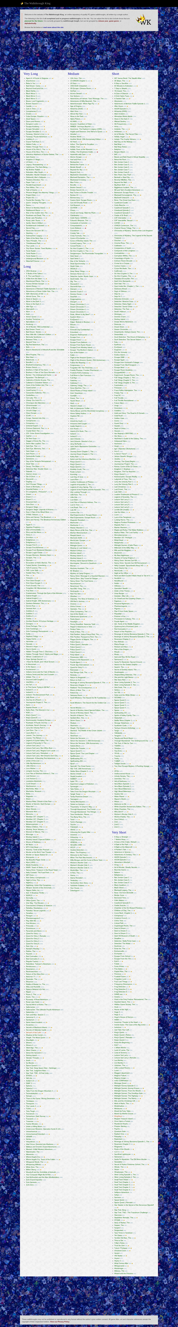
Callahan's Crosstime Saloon (37, 383)
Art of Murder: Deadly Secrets (125, 867)
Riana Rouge (119, 644)
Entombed (74, 332)
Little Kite (73, 497)
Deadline (117, 938)
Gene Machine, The (77, 388)
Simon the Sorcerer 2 (34, 1053)
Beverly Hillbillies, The (122, 180)
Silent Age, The (32, 1048)
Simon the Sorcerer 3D (35, 231)
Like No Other (119, 512)
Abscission (118, 101)
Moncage (29, 834)
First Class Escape (33, 580)
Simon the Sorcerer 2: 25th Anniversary (85, 741)
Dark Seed (74, 256)
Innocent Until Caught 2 (35, 679)
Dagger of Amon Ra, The (35, 441)
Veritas (28, 1139)
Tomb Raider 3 (31, 256)
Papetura (117, 601)
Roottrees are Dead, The (35, 215)
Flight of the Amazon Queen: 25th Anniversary (87, 360)
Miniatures (118, 1108)
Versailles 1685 (76, 845)
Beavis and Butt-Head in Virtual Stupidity (129, 157)
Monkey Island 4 (76, 558)
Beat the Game (120, 870)
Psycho (117, 1129)
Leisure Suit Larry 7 (33, 746)
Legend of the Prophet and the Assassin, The (87, 490)
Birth (28, 347)
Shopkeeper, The (121, 1172)
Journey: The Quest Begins (124, 461)
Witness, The (119, 1271)
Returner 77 (30, 977)
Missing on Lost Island (78, 548)
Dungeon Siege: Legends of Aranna (39, 509)
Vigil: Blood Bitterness (122, 791)
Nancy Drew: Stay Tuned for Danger (84, 578)
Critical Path (119, 923)
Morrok (73, 566)
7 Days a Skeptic (120, 88)
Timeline (117, 748)
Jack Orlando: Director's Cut (81, 441)
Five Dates (118, 969)
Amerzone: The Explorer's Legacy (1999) (86, 129)
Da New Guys (31, 438)
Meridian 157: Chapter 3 (35, 822)
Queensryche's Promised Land (126, 626)
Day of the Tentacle (77, 261)
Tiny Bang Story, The (78, 817)
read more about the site (53, 27)
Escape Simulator (32, 129)
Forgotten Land (120, 979)
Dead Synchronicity (77, 264)
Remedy (73, 675)
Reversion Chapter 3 (78, 685)
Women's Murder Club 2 (79, 865)
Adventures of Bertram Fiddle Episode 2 (41, 289)
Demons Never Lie (77, 274)
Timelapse (30, 1101)
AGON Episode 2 (120, 860)
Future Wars (119, 403)
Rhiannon (29, 982)
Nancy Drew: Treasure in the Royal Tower (42, 870)
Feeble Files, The (32, 573)
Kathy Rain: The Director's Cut (37, 710)
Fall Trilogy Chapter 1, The (124, 378)
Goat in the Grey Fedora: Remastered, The (130, 999)
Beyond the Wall (120, 182)
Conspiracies (31, 421)
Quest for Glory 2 (32, 938)
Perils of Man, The (77, 632)
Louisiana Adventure (34, 781)
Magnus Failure (120, 1075)
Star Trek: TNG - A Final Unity (37, 1073)
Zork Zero (30, 1185)
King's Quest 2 (119, 1040)
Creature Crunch (120, 918)
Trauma (117, 756)
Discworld (29, 479)
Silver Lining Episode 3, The (125, 682)
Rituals (117, 652)
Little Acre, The (76, 495)
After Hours (118, 106)
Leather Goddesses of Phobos (82, 482)
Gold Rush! (118, 416)
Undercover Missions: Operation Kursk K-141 (43, 1129)
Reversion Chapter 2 (122, 639)
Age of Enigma (75, 106)
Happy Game (31, 639)
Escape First (75, 337)
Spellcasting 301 (76, 761)
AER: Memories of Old (34, 294)
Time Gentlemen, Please (79, 814)
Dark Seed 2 (75, 258)
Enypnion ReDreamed (78, 335)
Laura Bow (74, 479)
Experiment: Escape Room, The (126, 375)
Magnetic (29, 796)
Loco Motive (30, 768)
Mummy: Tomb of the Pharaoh (37, 850)
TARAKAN (118, 733)
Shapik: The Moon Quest (35, 1038)
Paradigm (74, 622)
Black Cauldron (120, 885)
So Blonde (30, 1063)
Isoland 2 (73, 436)
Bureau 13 (74, 195)
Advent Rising (31, 286)
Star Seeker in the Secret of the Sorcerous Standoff (134, 1205)
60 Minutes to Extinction (123, 86)
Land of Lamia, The (121, 1050)
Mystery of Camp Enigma (80, 573)
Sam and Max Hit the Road (124, 657)
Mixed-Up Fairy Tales (122, 1111)
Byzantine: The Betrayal (35, 377)
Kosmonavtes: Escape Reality (125, 477)
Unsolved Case (120, 1251)
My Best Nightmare (121, 555)
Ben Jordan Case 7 (121, 170)
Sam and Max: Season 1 (35, 1015)
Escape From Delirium (78, 342)
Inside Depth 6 (75, 426)
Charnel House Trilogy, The (124, 228)
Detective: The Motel (122, 943)
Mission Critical (76, 550)
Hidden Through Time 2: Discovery (39, 652)
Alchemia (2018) (76, 109)
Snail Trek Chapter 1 (122, 1182)
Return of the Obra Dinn (35, 974)
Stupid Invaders (76, 776)
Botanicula (30, 360)
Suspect (117, 1228)
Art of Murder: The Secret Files (126, 134)
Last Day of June (76, 477)
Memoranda (75, 543)
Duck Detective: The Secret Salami (127, 339)
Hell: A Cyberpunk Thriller (80, 408)
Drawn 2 (29, 497)
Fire (27, 575)
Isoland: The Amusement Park (37, 695)
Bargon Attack (119, 152)
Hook (116, 1007)
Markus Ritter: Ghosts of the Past (38, 801)
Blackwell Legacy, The (122, 890)
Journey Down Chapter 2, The (81, 454)
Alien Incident (119, 114)
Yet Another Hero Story (79, 883)
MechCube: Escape (77, 540)
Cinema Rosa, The (121, 243)
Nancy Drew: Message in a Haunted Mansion (87, 576)
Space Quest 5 (76, 751)
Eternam (29, 560)
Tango (116, 731)
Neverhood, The (76, 586)
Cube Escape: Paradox (35, 116)
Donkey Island (119, 319)
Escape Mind (119, 367)
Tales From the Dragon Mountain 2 (39, 1091)
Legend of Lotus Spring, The (81, 487)
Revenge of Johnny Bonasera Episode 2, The (131, 634)
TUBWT (117, 761)
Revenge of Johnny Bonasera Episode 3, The (131, 637)
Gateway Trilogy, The (78, 385)
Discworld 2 (74, 284)
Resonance (30, 969)
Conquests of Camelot (78, 223)
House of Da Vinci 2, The (35, 149)
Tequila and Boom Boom (123, 738)
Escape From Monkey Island (81, 347)
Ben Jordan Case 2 (121, 162)
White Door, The (32, 1167)
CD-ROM (73, 208)
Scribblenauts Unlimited (35, 225)
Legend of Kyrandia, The (123, 497)
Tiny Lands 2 (31, 1106)
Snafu (28, 1060)
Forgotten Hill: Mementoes (36, 588)
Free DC (117, 395)
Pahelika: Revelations (34, 908)
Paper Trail (30, 182)
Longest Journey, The (34, 771)
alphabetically (30, 23)
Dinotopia (118, 314)
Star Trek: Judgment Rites (36, 1071)
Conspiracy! (118, 916)
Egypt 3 (29, 525)
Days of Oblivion (120, 291)
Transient (29, 1119)
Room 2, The (31, 994)
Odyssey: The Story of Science (82, 599)
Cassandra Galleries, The (36, 393)
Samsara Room (76, 695)
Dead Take (30, 464)
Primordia (29, 926)
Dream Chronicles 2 (77, 304)
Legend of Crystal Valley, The (37, 740)
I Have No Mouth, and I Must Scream (40, 662)
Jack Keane (30, 157)
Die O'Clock (30, 476)
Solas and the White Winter (124, 695)
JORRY (73, 449)
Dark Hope (30, 451)
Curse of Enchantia (77, 238)
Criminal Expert (32, 426)
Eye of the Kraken (77, 352)
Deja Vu (117, 294)
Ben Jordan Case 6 (121, 167)
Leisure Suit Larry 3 (121, 502)
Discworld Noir (75, 286)
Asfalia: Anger (119, 137)
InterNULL (30, 682)
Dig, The (73, 281)
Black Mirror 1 (31, 93)
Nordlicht (117, 578)
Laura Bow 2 (31, 733)
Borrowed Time (120, 898)
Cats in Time (31, 109)
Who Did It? (118, 812)
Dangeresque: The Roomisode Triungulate (86, 253)
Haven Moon (75, 401)
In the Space (31, 667)
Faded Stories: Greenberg (36, 565)
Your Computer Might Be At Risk (38, 1175)
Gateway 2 (74, 383)
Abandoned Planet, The (35, 281)
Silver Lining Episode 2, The (125, 1177)
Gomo (116, 421)
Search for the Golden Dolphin (126, 664)
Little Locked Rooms (122, 1068)
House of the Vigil (121, 1009)
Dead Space (30, 119)
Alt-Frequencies (120, 124)
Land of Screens (120, 1053)
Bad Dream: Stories (33, 332)
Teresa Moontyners (77, 802)
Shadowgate (119, 672)
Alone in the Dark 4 (33, 304)
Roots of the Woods (121, 1149)
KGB (28, 712)
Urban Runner (75, 840)
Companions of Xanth (122, 248)
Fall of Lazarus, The (33, 568)
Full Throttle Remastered (123, 400)
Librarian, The (119, 1065)
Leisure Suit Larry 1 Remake (125, 1058)
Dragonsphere (75, 299)
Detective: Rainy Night (122, 304)
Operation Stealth (121, 588)
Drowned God (31, 502)
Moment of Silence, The (35, 832)
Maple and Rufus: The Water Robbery (128, 530)
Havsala (29, 644)
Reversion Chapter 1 (122, 1144)
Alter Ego (29, 306)
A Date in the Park (121, 844)
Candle (28, 106)
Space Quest (119, 1200)
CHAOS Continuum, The (123, 225)
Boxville (73, 185)
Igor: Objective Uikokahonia (124, 449)
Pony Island (74, 655)
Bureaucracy (75, 198)
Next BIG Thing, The (78, 589)
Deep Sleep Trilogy (77, 271)
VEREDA (73, 842)
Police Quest (75, 642)
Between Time (31, 339)
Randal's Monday (32, 949)
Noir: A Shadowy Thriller (35, 893)
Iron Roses (74, 429)
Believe (117, 872)
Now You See (75, 594)
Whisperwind (119, 1266)
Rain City (29, 946)
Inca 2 (116, 451)
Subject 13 (30, 1081)
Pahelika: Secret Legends (36, 911)
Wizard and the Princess (123, 1273)
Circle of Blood (31, 408)
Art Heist (73, 142)
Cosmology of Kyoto (122, 258)
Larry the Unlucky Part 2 (123, 484)
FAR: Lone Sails (32, 570)
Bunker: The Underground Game (38, 375)
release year (103, 21)
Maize (28, 799)
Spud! (72, 764)
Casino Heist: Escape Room (81, 200)
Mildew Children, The (34, 827)
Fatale (116, 964)
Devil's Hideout (120, 312)
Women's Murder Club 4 (79, 868)
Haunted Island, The (122, 1002)
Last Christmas (120, 487)
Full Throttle (119, 398)
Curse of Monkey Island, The (81, 241)
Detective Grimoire (121, 299)
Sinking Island (31, 1055)
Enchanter (118, 954)
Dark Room (30, 454)
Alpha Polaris (75, 119)
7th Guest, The (120, 91)
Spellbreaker (75, 756)
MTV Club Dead (32, 847)
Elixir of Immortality (33, 530)
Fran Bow (29, 591)
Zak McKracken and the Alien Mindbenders (42, 1177)
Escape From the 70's (122, 959)
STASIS (29, 1076)
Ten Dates (118, 1235)
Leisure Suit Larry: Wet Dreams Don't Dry (42, 756)
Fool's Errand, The (33, 586)
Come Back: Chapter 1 (123, 913)
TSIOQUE (74, 827)
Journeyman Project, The (124, 464)
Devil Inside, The (76, 279)
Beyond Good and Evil (34, 88)
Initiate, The (30, 677)
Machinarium (31, 786)
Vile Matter (118, 1256)
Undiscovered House (122, 774)
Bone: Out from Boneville (123, 893)
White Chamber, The (122, 809)
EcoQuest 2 (74, 319)
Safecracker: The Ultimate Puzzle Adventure (43, 1010)
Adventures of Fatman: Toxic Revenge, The (87, 99)
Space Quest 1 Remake (123, 1202)
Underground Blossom (34, 258)
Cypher (29, 436)
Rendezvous (31, 966)
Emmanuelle (119, 951)
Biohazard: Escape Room (124, 192)
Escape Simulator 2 (33, 132)
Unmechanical (31, 1131)
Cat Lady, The (31, 398)
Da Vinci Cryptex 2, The (79, 248)
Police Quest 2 (75, 647)
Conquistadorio (76, 225)
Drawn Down (119, 327)
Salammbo (30, 1012)
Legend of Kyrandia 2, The (80, 484)
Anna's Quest (31, 317)
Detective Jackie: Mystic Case (81, 276)
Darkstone (30, 459)
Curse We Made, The (122, 268)
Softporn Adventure (121, 1192)
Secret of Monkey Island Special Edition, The (87, 710)
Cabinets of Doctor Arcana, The (38, 380)
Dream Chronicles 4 (77, 309)
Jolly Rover (30, 697)
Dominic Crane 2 (76, 291)
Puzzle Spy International (79, 665)
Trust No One (119, 1245)
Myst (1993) (30, 862)
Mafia (28, 794)
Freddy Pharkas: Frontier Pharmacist (84, 370)
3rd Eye (73, 91)
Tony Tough (30, 1111)
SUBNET (73, 779)
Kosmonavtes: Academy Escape (38, 720)
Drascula (117, 324)
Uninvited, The (119, 779)
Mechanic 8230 (76, 538)
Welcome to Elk (120, 804)
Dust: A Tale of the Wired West (37, 512)
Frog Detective (120, 987)
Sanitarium (30, 1020)
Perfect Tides (75, 629)
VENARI (29, 1137)
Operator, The (75, 609)
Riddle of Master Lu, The (35, 984)
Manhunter (74, 523)
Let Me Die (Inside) (121, 510)
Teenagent (74, 799)
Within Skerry (31, 1170)
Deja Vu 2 (118, 296)
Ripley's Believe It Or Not (35, 989)
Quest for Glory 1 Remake (36, 936)
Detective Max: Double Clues (37, 469)
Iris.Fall (29, 685)
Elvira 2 (29, 535)
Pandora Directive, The (35, 180)
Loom (116, 515)
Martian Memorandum (78, 533)
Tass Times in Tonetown (123, 1233)
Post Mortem (31, 923)
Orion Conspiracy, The (78, 611)
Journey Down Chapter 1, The (81, 451)
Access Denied (76, 93)
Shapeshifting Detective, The (125, 675)
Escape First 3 (31, 545)
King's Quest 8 (31, 718)
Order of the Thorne (122, 591)
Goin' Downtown (76, 393)
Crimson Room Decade (123, 261)
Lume (116, 1070)
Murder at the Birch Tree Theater (38, 852)
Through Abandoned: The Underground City (131, 741)
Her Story (118, 436)
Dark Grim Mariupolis (122, 281)
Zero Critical (119, 819)
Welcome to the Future (79, 855)
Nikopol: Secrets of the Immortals (38, 888)
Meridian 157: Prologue (123, 538)
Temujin (29, 1096)
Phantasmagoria (120, 606)
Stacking (29, 233)
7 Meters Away (120, 839)
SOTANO (117, 698)
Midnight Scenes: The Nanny (125, 1098)
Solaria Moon (75, 746)
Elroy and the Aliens (33, 532)
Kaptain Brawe (31, 707)
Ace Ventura (75, 96)
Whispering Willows (33, 1164)
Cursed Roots (75, 246)
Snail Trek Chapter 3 (122, 1187)
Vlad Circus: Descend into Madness (39, 1144)
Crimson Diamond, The (35, 428)
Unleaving (74, 837)
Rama (28, 205)
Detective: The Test (121, 309)
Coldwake (118, 246)
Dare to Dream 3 (120, 933)
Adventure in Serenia (122, 852)
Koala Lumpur (75, 472)
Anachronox (30, 81)
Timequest (30, 1104)
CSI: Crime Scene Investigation (38, 433)
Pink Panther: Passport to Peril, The (84, 637)
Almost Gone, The (33, 296)
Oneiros (73, 604)
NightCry (29, 883)
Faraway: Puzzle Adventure (36, 137)
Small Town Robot (121, 1180)
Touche (73, 824)
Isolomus (117, 1027)
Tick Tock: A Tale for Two (123, 743)
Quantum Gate (120, 1131)
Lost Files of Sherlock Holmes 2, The (40, 773)
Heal (72, 403)
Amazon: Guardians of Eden (81, 124)
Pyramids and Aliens (34, 931)
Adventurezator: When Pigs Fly (82, 104)
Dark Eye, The (31, 446)
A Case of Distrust (121, 93)
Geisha (117, 997)
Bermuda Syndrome (33, 337)
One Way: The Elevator (35, 903)
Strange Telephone (121, 723)
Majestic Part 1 (120, 525)
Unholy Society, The (122, 776)
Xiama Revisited (76, 878)
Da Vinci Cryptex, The (122, 276)
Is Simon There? (120, 454)
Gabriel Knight (31, 596)
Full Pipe (73, 378)
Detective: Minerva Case (123, 301)
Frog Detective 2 (120, 989)
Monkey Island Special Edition (81, 561)
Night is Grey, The (33, 880)
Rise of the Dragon (121, 649)
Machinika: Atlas (32, 789)
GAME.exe (118, 994)
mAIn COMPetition (121, 1081)
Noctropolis (74, 591)
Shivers (29, 1043)
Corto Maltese (75, 228)
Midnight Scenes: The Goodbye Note (128, 1093)
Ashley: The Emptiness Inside (81, 152)
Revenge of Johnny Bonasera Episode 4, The (87, 683)
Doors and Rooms (33, 121)
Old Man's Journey (77, 601)
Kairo (28, 705)
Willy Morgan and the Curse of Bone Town (86, 860)
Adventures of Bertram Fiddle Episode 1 (129, 104)
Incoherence (31, 669)
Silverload (74, 736)
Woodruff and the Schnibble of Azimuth (41, 1172)
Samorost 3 (30, 1017)
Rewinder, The (31, 979)
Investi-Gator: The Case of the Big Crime (130, 1025)
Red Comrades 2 (120, 629)
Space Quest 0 (120, 700)
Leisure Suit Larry (121, 1055)
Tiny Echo (118, 751)
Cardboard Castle (121, 203)
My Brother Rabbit (33, 170)
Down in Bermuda (33, 487)
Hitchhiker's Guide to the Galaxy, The (128, 439)
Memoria (29, 814)
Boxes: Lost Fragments (35, 101)
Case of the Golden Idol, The (37, 385)
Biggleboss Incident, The (123, 187)
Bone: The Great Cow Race (124, 200)
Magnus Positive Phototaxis (124, 522)
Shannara (74, 725)
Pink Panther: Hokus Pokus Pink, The (84, 634)
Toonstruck (30, 1114)
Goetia (28, 619)
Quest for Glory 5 (32, 944)
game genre (114, 21)
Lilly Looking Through (78, 492)
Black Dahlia (30, 91)
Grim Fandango (32, 629)
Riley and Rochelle (33, 987)
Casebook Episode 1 (122, 208)
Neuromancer (75, 583)
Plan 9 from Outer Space (123, 611)
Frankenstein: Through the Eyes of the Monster (44, 593)
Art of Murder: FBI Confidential (37, 327)
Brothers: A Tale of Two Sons (37, 370)
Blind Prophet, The (33, 355)
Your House (74, 888)
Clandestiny (74, 215)
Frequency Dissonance (123, 984)
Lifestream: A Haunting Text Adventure (40, 758)
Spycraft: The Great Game (80, 766)
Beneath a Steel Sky (122, 177)
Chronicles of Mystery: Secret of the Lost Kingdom (133, 231)
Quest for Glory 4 (32, 941)
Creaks (28, 114)
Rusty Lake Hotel (32, 1002)
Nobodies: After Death (34, 172)
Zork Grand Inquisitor (34, 1180)
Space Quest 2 (120, 703)
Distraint (73, 289)
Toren (72, 819)
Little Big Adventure (33, 763)
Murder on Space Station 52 (37, 855)
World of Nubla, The (122, 817)
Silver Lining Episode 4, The (125, 685)
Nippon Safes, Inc (33, 890)
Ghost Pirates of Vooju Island (81, 391)
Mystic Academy (32, 865)
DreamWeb (118, 334)
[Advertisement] (89, 50)
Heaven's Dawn (76, 406)
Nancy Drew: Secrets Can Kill (125, 560)
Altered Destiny (120, 121)
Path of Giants (31, 190)
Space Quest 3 (120, 705)
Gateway (73, 380)
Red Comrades (32, 956)
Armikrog (29, 324)
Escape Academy (32, 126)
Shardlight (30, 1040)
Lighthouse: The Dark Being (36, 167)
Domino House (76, 294)
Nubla (116, 583)
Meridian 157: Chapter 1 (35, 817)
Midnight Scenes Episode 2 (124, 1086)
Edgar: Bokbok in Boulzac (80, 322)
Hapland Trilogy (32, 636)
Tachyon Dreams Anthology (124, 728)
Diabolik (29, 471)
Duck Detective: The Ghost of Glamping (129, 337)
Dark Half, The (119, 284)
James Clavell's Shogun (123, 456)
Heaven (117, 431)
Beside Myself (75, 167)
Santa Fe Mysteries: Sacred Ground (128, 662)
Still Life (29, 1078)
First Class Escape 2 (34, 583)
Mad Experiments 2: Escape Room (83, 515)
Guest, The (74, 398)
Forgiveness (75, 365)
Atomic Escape (76, 157)
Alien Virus (74, 111)
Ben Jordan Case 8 (121, 172)
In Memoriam (31, 664)
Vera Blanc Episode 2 (122, 786)
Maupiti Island (75, 535)
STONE (117, 1220)
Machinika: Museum (33, 791)
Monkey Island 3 (76, 556)
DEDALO (73, 269)
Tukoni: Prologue (120, 1248)
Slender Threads (32, 1058)
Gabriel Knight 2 (32, 598)
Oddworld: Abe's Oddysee (36, 177)
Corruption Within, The (123, 256)
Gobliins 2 (30, 613)
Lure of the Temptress (122, 517)
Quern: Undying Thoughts (36, 203)
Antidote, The (119, 129)
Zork (116, 822)
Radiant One (119, 1134)
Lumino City (74, 512)
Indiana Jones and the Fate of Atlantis (40, 672)
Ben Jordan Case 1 (121, 877)
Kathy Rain (74, 457)
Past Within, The (32, 187)
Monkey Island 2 (32, 837)
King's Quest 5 (119, 474)
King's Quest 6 (75, 467)
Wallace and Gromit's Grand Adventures (41, 1147)
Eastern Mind (75, 317)
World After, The (76, 870)
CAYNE (117, 223)
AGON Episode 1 (120, 857)
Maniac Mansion (120, 527)
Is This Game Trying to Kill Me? (38, 687)
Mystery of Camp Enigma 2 (124, 558)
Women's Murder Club (78, 863)
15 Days (73, 83)
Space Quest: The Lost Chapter (82, 753)
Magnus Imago (120, 1078)
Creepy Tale (74, 233)
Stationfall (118, 718)
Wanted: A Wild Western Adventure (39, 1149)
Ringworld (118, 1147)
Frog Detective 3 (120, 992)
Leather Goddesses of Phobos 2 (126, 494)
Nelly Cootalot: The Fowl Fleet (37, 872)
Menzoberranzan (120, 535)
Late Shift (118, 492)
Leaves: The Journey (34, 735)
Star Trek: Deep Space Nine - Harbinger (41, 1068)
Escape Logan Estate (34, 553)
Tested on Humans (77, 804)
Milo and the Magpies (122, 550)
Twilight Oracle (120, 764)
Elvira (72, 327)
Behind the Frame (77, 165)
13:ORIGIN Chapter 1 (78, 81)
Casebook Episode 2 (122, 210)
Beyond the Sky (76, 170)
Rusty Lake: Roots (33, 220)
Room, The (30, 997)
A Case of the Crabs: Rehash (125, 842)
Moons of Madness (33, 842)
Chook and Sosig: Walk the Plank (83, 213)
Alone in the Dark (76, 116)
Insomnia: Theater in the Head (126, 1022)
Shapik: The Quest (77, 728)
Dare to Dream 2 (120, 931)
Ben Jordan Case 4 (121, 882)
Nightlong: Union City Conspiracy (38, 885)
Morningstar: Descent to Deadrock (83, 563)
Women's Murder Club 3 (123, 814)
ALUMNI (73, 121)
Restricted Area (32, 971)
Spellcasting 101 (120, 713)
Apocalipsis (30, 322)
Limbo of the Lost (32, 761)
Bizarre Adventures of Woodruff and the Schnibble (45, 350)
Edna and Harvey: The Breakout (38, 517)
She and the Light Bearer (124, 677)
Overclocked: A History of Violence (39, 905)
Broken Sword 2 (76, 187)
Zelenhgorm (75, 890)
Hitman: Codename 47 (34, 657)
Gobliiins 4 (30, 611)
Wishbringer (119, 1268)
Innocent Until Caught (78, 424)
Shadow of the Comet (34, 1035)
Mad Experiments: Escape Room (82, 517)
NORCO (29, 895)
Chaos (72, 210)
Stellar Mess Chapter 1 (123, 720)
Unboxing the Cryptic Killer (80, 832)
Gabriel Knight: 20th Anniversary (38, 601)
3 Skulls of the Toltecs (34, 273)
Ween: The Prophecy (78, 852)
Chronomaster (31, 405)
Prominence (30, 928)
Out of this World (76, 614)
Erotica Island (119, 355)
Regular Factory (32, 961)
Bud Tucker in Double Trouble (81, 192)
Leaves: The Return (33, 738)
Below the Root (120, 159)
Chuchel (117, 240)
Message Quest (120, 1083)
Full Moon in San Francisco (80, 375)
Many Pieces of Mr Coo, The (81, 530)
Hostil (116, 446)
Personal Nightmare (122, 604)
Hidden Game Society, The (124, 1004)
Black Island (119, 888)
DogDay (29, 482)
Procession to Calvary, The (124, 619)
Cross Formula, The (78, 236)
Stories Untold (75, 774)
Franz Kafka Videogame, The (125, 390)
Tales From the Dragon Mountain (83, 791)
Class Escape (31, 413)
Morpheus (118, 1116)
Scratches (30, 1025)
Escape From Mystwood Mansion (39, 550)
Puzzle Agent (119, 621)
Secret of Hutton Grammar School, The (129, 1164)
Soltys (116, 1195)
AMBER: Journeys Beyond (80, 126)
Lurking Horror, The (121, 520)
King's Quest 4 (75, 464)
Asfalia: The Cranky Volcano (125, 139)
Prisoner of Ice (119, 616)
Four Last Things (120, 982)
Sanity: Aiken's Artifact (34, 223)
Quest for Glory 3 (76, 667)
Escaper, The (31, 558)
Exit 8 (116, 961)
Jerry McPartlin (76, 444)
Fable (72, 355)
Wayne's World (120, 799)
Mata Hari (30, 806)
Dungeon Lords (32, 124)
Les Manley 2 (119, 1063)
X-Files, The (75, 873)
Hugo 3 (117, 1015)
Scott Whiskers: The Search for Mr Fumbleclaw (88, 698)
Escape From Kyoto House (80, 345)
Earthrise (117, 345)
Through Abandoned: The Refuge (83, 812)
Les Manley (118, 1060)
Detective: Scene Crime (123, 306)
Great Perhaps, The (33, 626)
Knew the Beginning (122, 1042)
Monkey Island (75, 553)
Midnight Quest (76, 545)
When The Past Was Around (81, 857)
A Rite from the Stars (34, 279)
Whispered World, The (34, 1162)
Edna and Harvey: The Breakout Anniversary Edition (46, 520)
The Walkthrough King (37, 3)
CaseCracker (31, 388)
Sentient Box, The (77, 718)
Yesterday (74, 880)
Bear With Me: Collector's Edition (38, 334)
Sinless (117, 690)
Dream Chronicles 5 (77, 312)
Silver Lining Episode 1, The (125, 1174)
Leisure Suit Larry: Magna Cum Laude (40, 751)
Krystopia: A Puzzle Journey (36, 723)
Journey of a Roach (33, 700)
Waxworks (30, 1154)
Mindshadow (119, 1106)
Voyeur (117, 1258)
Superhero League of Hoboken (82, 784)
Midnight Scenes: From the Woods (127, 1091)
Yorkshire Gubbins (77, 885)
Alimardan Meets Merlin (123, 116)
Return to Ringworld (77, 677)
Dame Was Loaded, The (35, 443)
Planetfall (117, 614)
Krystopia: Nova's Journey (36, 725)
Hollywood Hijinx (120, 441)
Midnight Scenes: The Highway (126, 1096)
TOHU (28, 1109)
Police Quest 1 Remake (79, 644)
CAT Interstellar (120, 218)
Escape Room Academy (123, 370)
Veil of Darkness (120, 781)
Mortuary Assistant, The (79, 568)
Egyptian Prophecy (33, 527)
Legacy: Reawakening (34, 165)
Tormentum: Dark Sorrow (35, 1116)
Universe (73, 835)
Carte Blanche (119, 205)
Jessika (117, 459)
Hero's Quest (31, 649)
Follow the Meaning (77, 363)
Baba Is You (30, 83)
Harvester (30, 641)
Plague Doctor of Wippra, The (81, 639)
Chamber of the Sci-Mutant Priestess (128, 908)
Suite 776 (73, 781)
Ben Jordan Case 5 (121, 165)
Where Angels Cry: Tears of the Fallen (40, 1159)
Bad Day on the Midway (123, 142)
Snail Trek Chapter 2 (122, 1185)
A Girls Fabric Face (121, 96)
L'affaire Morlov (120, 1048)
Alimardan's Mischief (122, 862)
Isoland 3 (29, 690)
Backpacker (74, 162)
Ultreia (72, 830)
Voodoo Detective (77, 850)
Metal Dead (118, 540)
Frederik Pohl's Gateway (79, 373)
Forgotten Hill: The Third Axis (81, 368)
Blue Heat (30, 357)
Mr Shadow (74, 571)
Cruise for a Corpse (121, 263)
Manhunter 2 (75, 525)
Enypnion (117, 350)
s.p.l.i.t (116, 1152)
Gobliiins (117, 411)
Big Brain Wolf (119, 185)
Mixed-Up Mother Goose (123, 1114)
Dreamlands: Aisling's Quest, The (127, 332)
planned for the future (34, 21)
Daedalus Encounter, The (124, 279)
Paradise (29, 913)
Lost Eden (74, 500)
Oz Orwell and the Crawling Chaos (127, 598)
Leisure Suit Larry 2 (121, 499)
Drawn (28, 494)
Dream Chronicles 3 (77, 307)
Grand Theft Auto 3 (33, 142)
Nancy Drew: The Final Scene (81, 581)
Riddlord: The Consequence (81, 688)
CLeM (28, 416)
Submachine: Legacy (34, 236)
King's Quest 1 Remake (123, 1037)
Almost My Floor (76, 114)
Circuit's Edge (31, 410)
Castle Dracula (120, 905)
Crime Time (118, 921)
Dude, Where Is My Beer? (80, 314)
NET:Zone (30, 875)
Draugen (73, 302)
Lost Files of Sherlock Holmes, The (83, 502)
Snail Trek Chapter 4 (122, 1190)
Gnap (116, 406)
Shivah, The (119, 1167)
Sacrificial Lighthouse (122, 1154)
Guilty (28, 634)
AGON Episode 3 (120, 109)
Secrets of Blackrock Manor (36, 1027)
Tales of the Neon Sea (34, 238)
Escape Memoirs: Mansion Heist (38, 555)
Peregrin (29, 916)
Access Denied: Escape (35, 284)
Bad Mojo (118, 144)
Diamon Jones (31, 474)
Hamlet (117, 426)
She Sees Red (119, 680)
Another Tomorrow (33, 319)
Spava (116, 710)
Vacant (117, 1253)
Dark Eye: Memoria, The (35, 449)
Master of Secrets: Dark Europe (38, 804)
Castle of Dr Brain (121, 215)
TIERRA (117, 746)
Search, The (119, 667)
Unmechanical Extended (35, 1134)
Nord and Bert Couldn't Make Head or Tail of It (132, 576)
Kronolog (73, 474)
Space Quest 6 (31, 1065)
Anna (116, 126)
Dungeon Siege (32, 507)
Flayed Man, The (120, 971)
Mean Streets (31, 809)
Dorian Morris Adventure (123, 322)
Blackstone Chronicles (78, 175)
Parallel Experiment (33, 185)
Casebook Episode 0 (122, 903)
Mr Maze (29, 845)
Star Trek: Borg (120, 1210)
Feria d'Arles (119, 966)
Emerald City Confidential (80, 330)
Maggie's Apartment (122, 1073)
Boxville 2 (29, 362)
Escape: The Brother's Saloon (81, 350)
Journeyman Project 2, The (36, 702)
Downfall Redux (32, 489)
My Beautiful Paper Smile (35, 860)
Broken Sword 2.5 (77, 190)
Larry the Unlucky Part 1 (123, 482)
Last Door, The (31, 730)
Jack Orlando (75, 439)
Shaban (73, 723)
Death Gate (74, 266)
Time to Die (118, 1240)
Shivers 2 (29, 1045)
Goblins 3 (29, 616)
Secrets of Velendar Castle (36, 1030)
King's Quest (119, 1032)
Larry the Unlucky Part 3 (35, 728)
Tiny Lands (30, 246)
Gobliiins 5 (30, 139)
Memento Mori (31, 812)
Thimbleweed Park (33, 243)
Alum (28, 312)
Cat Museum (75, 205)
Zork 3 (116, 827)
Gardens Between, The (35, 603)
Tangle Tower (75, 794)
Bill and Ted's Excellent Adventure (127, 190)
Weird (116, 801)
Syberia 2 (29, 1088)
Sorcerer (117, 1197)
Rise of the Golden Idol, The (37, 213)
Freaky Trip (118, 393)
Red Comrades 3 (32, 959)
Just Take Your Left (121, 1030)
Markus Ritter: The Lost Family (126, 532)
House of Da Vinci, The (35, 152)
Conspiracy (30, 423)
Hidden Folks (31, 144)
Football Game (120, 976)
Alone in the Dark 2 (121, 119)
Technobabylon (32, 1093)
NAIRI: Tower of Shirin (34, 867)
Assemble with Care (77, 154)
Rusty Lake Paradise (34, 218)
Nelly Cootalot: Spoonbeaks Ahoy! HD (128, 565)
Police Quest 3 (75, 650)
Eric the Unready (120, 352)
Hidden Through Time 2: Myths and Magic (42, 654)
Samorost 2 (118, 659)
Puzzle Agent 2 (76, 662)
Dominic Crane (120, 317)
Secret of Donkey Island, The (125, 670)
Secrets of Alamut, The (79, 715)
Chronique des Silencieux (36, 403)
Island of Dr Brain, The (79, 431)
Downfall (73, 297)
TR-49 (116, 753)
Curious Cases (120, 266)
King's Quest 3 (75, 462)
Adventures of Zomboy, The (125, 855)
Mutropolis (30, 857)
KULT (116, 1045)
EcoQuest (118, 347)
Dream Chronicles (121, 329)
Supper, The (119, 1225)
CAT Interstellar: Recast (123, 220)
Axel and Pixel (75, 159)
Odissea (117, 586)
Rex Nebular (119, 642)
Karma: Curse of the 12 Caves (126, 466)
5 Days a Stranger (121, 837)
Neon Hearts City (120, 568)
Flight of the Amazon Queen (81, 358)
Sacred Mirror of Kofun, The (36, 1004)
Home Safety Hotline (78, 413)
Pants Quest (75, 619)
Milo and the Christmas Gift (124, 1101)
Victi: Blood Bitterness (122, 789)
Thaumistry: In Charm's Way (81, 807)
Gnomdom (118, 408)
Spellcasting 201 (76, 758)
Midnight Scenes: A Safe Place (126, 545)
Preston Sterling (120, 1126)
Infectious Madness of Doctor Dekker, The (42, 154)
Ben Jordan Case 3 (121, 880)
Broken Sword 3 (32, 104)
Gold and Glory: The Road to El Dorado (129, 413)
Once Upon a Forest (122, 1121)
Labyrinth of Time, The (123, 479)
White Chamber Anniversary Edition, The (129, 807)
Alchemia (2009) (120, 111)
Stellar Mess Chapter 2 (79, 771)
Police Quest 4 (75, 652)
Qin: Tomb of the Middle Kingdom (127, 624)
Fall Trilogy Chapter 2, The (124, 380)
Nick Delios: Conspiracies (35, 878)
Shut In (73, 733)
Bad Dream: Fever (33, 329)
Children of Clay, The (122, 910)
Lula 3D (73, 510)
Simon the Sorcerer (77, 738)
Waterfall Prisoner (33, 261)
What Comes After (121, 1263)
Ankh (28, 314)
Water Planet (119, 796)
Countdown (74, 231)
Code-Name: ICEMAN (78, 218)
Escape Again (119, 360)
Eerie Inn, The (119, 949)
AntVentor (118, 132)
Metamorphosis (32, 824)
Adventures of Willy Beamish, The (83, 101)
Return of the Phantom (123, 631)
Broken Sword (31, 367)
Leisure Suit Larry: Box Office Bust (39, 748)
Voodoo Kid (118, 794)
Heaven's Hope (32, 646)
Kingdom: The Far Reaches (124, 472)
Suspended (118, 1230)
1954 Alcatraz (31, 271)
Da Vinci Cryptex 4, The (79, 251)
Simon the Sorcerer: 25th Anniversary (84, 743)
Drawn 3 (29, 499)
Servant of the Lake (33, 1032)
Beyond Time (31, 342)
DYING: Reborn (32, 515)
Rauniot (29, 954)
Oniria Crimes (75, 606)
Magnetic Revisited (77, 520)
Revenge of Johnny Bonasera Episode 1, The (131, 1141)
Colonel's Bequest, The (79, 220)
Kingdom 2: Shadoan (122, 469)
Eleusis (73, 324)
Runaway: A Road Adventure (37, 999)
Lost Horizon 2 (31, 779)
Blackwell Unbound (121, 198)
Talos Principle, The (33, 241)
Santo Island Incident (34, 1022)
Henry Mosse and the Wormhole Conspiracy (87, 411)
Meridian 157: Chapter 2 (35, 819)
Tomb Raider (31, 251)
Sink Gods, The (120, 687)
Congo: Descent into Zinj (35, 418)
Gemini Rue (30, 606)
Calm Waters (119, 900)
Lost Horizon (31, 776)
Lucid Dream (31, 784)
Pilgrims (117, 609)
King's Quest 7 (31, 715)
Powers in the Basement (79, 660)
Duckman (118, 946)
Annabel (73, 134)
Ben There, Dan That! (122, 175)
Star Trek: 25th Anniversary (80, 769)
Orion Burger (119, 593)
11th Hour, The (76, 78)
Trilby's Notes (119, 1243)
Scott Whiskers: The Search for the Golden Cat (88, 703)
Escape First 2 (75, 340)
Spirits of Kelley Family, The (124, 715)
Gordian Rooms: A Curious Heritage (39, 621)
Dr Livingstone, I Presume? (36, 492)
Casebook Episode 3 (122, 213)
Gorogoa (29, 624)
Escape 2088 (119, 357)
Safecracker (30, 1007)
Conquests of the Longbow (124, 251)
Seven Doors (75, 720)
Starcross (118, 1215)
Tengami (117, 736)
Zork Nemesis (31, 1182)
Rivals (116, 654)
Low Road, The (76, 507)
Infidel (116, 1020)
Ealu (116, 342)
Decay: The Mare (32, 466)
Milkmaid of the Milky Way (124, 548)
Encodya (29, 537)
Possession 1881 (76, 657)
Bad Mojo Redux (120, 147)
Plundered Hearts (121, 1124)
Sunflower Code (120, 725)
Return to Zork (75, 680)
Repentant (118, 1139)
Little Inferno (31, 766)
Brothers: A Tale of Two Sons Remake (40, 372)
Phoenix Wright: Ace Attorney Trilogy (40, 192)
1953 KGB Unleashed (78, 86)
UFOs (116, 771)
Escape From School (122, 956)
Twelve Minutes (32, 1124)
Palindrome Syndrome (78, 616)
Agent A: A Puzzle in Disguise (37, 78)
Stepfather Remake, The (123, 1218)
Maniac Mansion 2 (77, 528)
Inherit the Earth (76, 421)
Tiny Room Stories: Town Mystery (39, 248)
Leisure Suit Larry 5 (121, 505)
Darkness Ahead (120, 289)
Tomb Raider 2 (31, 253)
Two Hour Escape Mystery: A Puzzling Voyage (131, 766)
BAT (115, 154)
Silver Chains (31, 1050)
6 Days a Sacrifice (121, 83)
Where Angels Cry (33, 1157)
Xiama (72, 875)
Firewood (117, 388)
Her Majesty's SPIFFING (123, 433)
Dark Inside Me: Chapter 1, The (126, 286)
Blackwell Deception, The (79, 177)
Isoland (73, 434)
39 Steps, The (119, 81)
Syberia (29, 1086)
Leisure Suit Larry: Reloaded (37, 753)
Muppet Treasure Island (123, 1119)
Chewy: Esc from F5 (34, 400)
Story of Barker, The (122, 1223)
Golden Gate (119, 418)
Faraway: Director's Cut (35, 134)
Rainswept (74, 670)
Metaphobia (118, 543)
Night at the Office (121, 573)
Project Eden (31, 195)
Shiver (116, 1169)
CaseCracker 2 (32, 390)
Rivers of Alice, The (77, 690)
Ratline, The (30, 951)
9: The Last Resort (33, 276)
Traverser (29, 1121)
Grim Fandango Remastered (37, 631)
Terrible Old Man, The (122, 1238)
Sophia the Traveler (77, 748)
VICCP (72, 847)
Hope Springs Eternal (34, 659)
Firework (29, 578)
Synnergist (74, 786)
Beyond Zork (75, 172)
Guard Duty (118, 423)
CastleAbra (30, 395)
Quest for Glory (32, 933)
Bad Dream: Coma (33, 86)
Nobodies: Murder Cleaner (36, 175)
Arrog (116, 865)
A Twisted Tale (119, 99)
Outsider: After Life (121, 596)
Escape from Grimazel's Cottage (126, 362)
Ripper (28, 992)
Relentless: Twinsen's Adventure (38, 964)
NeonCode (118, 571)
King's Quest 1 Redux (122, 1035)
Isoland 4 (29, 692)
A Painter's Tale (120, 849)
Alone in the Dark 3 (33, 301)
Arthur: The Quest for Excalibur (82, 144)
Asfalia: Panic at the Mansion (81, 149)
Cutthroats (118, 271)
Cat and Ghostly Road (78, 203)
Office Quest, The (33, 900)
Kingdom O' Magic (33, 159)
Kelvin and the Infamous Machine (83, 459)
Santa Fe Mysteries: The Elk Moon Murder (130, 1159)
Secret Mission (75, 708)
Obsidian (73, 596)
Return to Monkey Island (35, 208)
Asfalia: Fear (75, 147)
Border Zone (119, 895)
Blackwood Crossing (78, 180)
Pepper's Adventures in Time (81, 627)
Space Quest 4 (120, 708)
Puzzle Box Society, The (35, 200)
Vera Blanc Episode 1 (122, 784)
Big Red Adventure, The (35, 345)
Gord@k (73, 396)
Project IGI (30, 198)
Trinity (116, 758)
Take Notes (74, 789)
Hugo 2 (117, 1012)
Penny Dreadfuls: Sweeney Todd (82, 624)
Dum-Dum (30, 504)
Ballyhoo (117, 149)
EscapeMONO (119, 372)
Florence (117, 974)
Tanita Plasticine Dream (79, 797)
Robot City (74, 693)
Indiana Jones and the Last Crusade (40, 674)
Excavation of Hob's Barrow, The (38, 563)
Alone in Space (32, 299)
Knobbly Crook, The (77, 469)
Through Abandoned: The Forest (82, 809)
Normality (29, 898)
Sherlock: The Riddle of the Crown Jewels (86, 731)
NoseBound (118, 581)
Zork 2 (116, 824)
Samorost (118, 1157)
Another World (75, 137)
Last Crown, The (120, 489)
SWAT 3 (29, 1083)
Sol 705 (117, 692)
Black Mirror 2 (31, 96)
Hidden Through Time (34, 147)
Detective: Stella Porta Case (125, 941)
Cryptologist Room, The (123, 926)
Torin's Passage (76, 822)
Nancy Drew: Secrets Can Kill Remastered (130, 563)
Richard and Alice (121, 647)
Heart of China (119, 428)
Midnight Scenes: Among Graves (126, 1088)
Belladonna (118, 875)
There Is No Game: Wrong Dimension (40, 1098)
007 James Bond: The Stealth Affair (127, 78)
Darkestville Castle (33, 456)
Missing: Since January (35, 829)
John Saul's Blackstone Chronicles (83, 446)
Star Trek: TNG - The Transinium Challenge (131, 1212)
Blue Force (74, 182)
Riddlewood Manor (33, 210)
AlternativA (30, 309)
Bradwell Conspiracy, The (36, 365)
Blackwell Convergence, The (125, 195)
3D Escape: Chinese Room (80, 88)
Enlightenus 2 (31, 542)
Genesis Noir (31, 608)
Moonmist (118, 553)
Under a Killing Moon (34, 1126)
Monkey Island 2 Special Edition (38, 839)
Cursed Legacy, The (78, 243)
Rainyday (117, 1136)
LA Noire (29, 162)
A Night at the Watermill (123, 847)
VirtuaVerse (30, 1142)
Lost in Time (75, 505)
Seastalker (118, 1162)
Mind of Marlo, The (121, 1103)
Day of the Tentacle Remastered (38, 461)
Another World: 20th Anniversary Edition (85, 139)
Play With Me (31, 921)
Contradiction (119, 253)
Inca (72, 418)
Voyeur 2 (117, 1261)
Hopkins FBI (75, 416)
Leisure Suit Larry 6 (121, 507)
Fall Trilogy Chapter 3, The (124, 383)
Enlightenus (30, 540)
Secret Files (30, 228)
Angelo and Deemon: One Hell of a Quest (86, 132)
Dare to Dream (120, 928)
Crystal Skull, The (32, 431)
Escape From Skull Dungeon (125, 365)
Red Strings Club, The (78, 672)
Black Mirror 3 (31, 99)
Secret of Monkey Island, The (81, 713)
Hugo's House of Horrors (123, 1017)
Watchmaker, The (32, 1152)
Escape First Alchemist (34, 547)
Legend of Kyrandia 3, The (36, 743)
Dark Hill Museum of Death (124, 936)
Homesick (118, 444)
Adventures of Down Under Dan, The (40, 291)
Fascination (118, 385)
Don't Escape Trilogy (34, 484)
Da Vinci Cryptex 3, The (123, 273)
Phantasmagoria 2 (33, 918)
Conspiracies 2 (31, 111)
